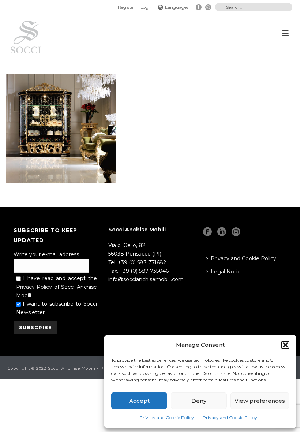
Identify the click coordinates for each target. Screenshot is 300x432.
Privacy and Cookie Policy (166, 417)
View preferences (260, 400)
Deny (198, 400)
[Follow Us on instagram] (236, 232)
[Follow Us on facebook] (207, 232)
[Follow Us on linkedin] (221, 232)
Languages (176, 7)
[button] (285, 345)
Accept (139, 400)
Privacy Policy (34, 287)
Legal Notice (227, 271)
